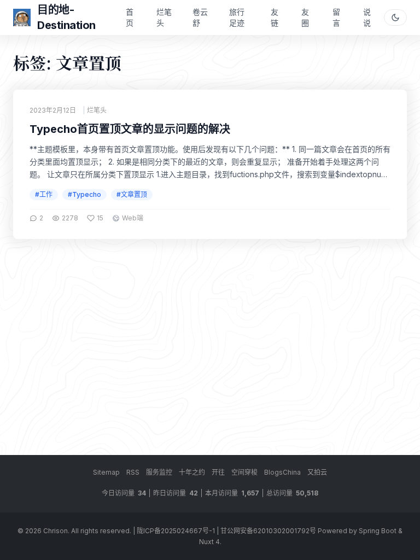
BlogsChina (282, 472)
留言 (336, 17)
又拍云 (317, 472)
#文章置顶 (131, 194)
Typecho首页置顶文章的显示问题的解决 (130, 129)
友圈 (305, 17)
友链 (274, 17)
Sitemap (106, 472)
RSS (132, 472)
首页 (129, 17)
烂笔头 (164, 17)
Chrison (55, 531)
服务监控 (159, 472)
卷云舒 (200, 17)
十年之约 (192, 472)
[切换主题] (395, 17)
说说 (367, 17)
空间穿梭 (244, 472)
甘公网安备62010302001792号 (268, 531)
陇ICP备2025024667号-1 (176, 531)
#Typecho (84, 194)
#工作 (43, 194)
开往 (218, 472)
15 (100, 218)
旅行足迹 (236, 17)
